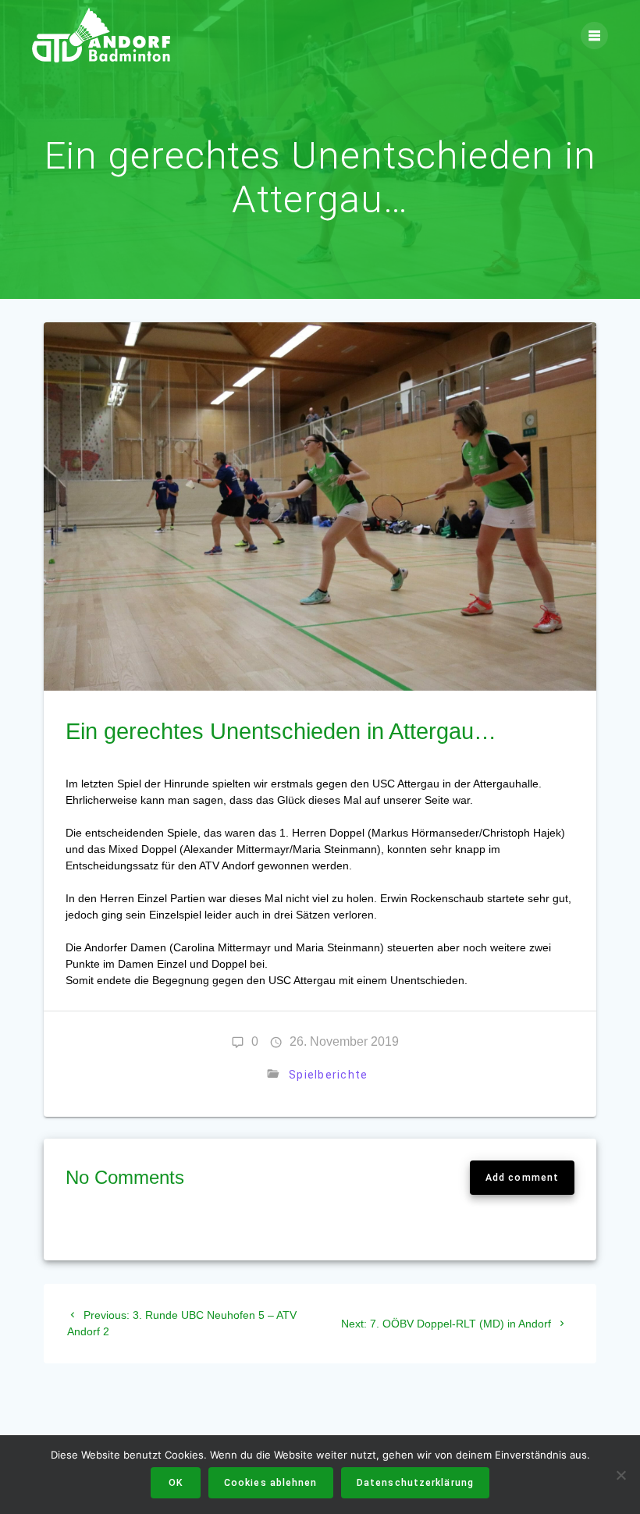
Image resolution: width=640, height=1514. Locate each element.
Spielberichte (328, 1074)
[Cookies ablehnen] (620, 1475)
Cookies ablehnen (271, 1482)
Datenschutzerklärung (415, 1482)
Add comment (522, 1177)
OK (176, 1482)
